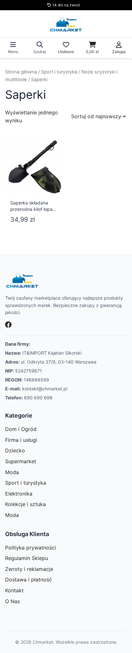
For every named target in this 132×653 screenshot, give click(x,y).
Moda (12, 472)
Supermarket (20, 461)
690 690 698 (38, 397)
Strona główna (21, 72)
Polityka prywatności (30, 547)
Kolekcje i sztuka (25, 504)
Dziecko (15, 450)
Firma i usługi (21, 440)
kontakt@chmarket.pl (44, 388)
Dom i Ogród (21, 429)
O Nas (12, 601)
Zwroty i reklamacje (29, 569)
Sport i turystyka (59, 72)
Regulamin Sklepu (26, 558)
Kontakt (14, 590)
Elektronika (18, 493)
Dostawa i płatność (28, 579)
